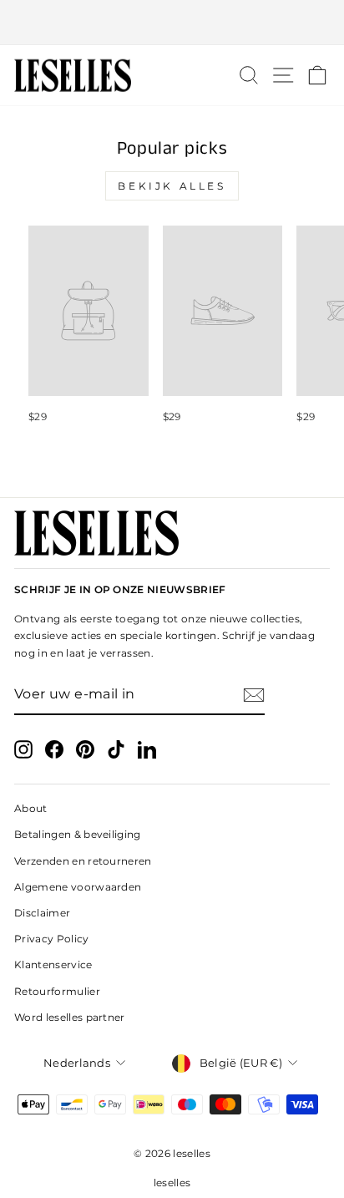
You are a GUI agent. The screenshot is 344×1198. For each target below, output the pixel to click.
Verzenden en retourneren (83, 861)
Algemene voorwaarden (77, 887)
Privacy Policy (51, 938)
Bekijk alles (171, 186)
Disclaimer (42, 912)
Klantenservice (53, 964)
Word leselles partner (69, 1017)
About (31, 808)
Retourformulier (57, 991)
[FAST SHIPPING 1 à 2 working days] (172, 22)
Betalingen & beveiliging (77, 834)
